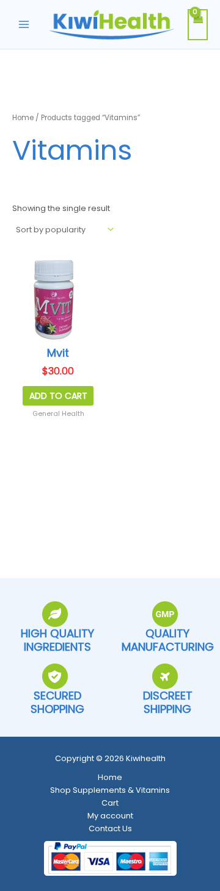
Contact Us (110, 828)
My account (110, 815)
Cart (110, 803)
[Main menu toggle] (23, 24)
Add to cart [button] (58, 396)
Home (23, 118)
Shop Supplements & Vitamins (110, 790)
